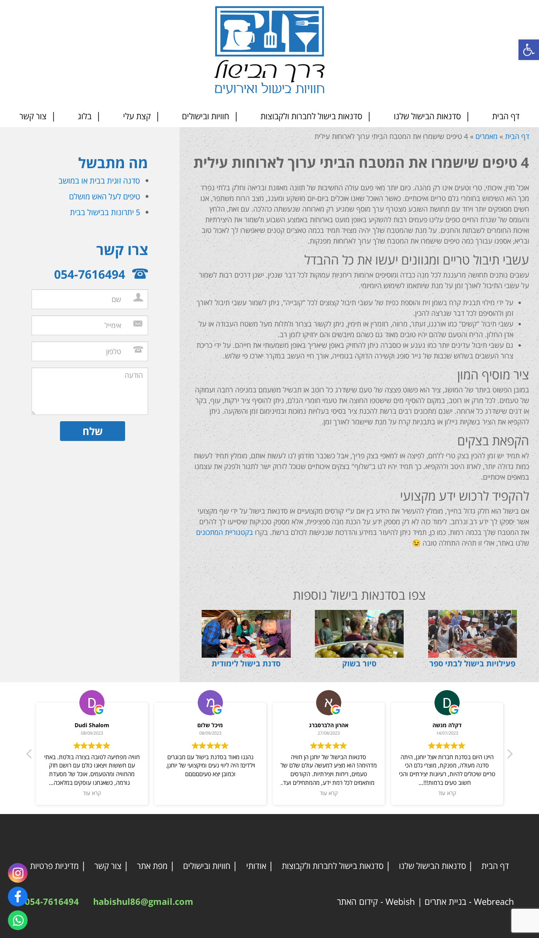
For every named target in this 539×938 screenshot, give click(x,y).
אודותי (256, 865)
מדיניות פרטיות (54, 865)
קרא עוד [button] (92, 793)
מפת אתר (152, 865)
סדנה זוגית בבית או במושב (99, 180)
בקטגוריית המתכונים (224, 532)
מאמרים (486, 136)
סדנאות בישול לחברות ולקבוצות (311, 116)
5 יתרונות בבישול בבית (105, 212)
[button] (528, 49)
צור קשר (33, 116)
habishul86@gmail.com (143, 901)
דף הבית (506, 116)
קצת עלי (137, 116)
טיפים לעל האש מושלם (104, 196)
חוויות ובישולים (205, 116)
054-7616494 (52, 901)
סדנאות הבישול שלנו (427, 116)
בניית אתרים (445, 901)
